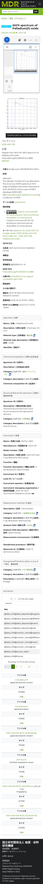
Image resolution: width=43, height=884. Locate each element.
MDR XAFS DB (8, 144)
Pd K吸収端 (28, 570)
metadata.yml (21, 680)
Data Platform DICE (11, 872)
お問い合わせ (7, 856)
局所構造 (26, 419)
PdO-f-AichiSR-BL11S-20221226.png (18, 786)
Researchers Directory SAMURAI (17, 866)
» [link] (37, 667)
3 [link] (20, 667)
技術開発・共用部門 (10, 849)
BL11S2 (25, 233)
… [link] (24, 667)
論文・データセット (18, 18)
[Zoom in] (6, 81)
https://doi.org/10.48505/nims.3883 (18, 272)
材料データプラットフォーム (14, 851)
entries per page (25, 599)
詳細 (21, 697)
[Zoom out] (12, 81)
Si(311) (19, 233)
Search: (8, 603)
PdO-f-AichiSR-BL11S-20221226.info (21, 816)
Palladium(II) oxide (11, 239)
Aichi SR (22, 33)
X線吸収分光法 (29, 513)
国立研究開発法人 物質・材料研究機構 (20, 844)
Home (4, 18)
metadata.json (21, 706)
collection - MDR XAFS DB (20, 236)
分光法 (30, 525)
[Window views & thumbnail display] (30, 47)
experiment (20, 202)
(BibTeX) (5, 161)
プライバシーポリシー (11, 863)
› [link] (33, 667)
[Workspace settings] (25, 40)
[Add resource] (7, 39)
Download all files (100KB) (21, 135)
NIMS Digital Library (11, 869)
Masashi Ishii (7, 33)
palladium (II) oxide (21, 230)
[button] (25, 61)
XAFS (5, 236)
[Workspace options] (30, 40)
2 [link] (16, 667)
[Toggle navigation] (40, 4)
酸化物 (29, 335)
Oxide (13, 233)
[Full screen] (36, 40)
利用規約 (6, 861)
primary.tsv (22, 760)
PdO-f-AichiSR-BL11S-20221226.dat (21, 733)
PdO (33, 230)
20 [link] (29, 667)
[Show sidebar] (7, 47)
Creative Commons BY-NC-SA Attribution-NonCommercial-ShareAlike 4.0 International (22, 215)
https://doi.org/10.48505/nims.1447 (21, 195)
